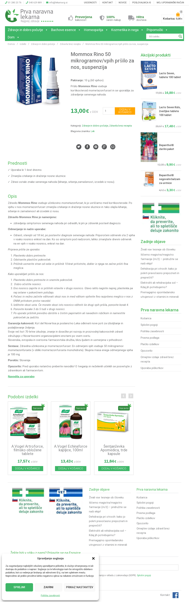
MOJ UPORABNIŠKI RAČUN (170, 2)
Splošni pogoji (149, 324)
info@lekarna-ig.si (58, 2)
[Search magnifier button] (180, 36)
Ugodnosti (90, 2)
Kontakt (165, 595)
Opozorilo (146, 350)
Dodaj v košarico (124, 111)
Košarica (146, 318)
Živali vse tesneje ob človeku (158, 249)
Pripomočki (155, 30)
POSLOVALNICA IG (141, 2)
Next (130, 396)
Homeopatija (93, 30)
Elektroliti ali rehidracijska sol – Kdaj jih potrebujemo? (159, 285)
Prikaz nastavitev (79, 587)
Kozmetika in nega (125, 30)
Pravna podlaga (150, 337)
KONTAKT (107, 2)
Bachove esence (63, 30)
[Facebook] (87, 146)
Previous (123, 396)
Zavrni (48, 587)
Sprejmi (19, 587)
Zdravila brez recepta (120, 125)
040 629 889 (35, 2)
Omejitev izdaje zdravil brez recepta (157, 359)
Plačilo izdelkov (150, 344)
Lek (93, 131)
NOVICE (123, 2)
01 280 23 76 (14, 2)
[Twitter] (78, 146)
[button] (93, 558)
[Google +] (104, 146)
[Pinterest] (95, 146)
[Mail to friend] (112, 146)
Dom (11, 37)
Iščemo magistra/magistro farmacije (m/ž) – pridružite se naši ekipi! (159, 259)
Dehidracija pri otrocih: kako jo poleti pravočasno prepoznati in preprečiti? (160, 273)
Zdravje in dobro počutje (25, 30)
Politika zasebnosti (50, 595)
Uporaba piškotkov (152, 368)
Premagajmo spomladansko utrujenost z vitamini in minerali (160, 294)
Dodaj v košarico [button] (27, 468)
